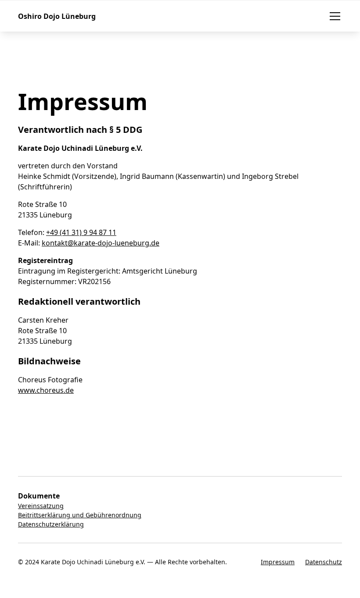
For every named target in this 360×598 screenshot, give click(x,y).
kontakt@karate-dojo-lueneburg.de (100, 243)
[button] (333, 16)
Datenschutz (323, 562)
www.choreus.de (46, 390)
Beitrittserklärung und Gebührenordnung (79, 515)
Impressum (278, 562)
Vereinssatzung (41, 506)
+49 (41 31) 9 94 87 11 (81, 232)
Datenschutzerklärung (51, 524)
